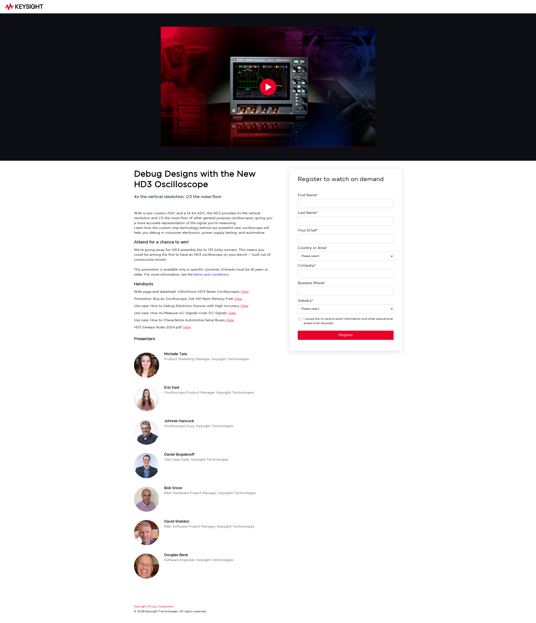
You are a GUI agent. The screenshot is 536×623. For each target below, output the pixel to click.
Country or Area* (312, 248)
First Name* (308, 195)
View (245, 291)
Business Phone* (311, 283)
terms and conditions (211, 274)
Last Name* (308, 213)
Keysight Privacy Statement (154, 606)
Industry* (305, 300)
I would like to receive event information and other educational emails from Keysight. (348, 321)
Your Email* (308, 230)
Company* (307, 265)
